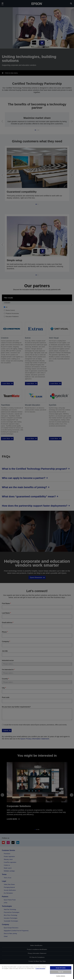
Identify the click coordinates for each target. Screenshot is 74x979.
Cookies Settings (60, 975)
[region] (36, 971)
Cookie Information (40, 968)
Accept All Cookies (61, 967)
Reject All (60, 971)
